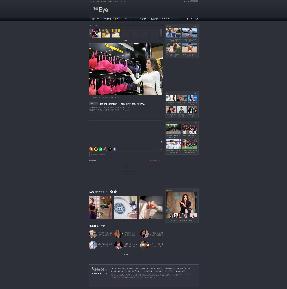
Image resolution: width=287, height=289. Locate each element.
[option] (100, 207)
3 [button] (127, 254)
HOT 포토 (168, 26)
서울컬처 (122, 1)
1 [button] (124, 254)
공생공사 (115, 1)
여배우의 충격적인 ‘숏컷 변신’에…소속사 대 (105, 246)
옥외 (131, 268)
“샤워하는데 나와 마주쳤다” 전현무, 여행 (131, 246)
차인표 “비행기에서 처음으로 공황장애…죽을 (156, 246)
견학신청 (152, 268)
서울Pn (98, 1)
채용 (133, 271)
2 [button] (126, 254)
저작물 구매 (144, 268)
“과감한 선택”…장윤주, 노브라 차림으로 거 (105, 235)
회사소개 (113, 271)
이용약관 (138, 271)
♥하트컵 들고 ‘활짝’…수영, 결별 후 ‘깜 (156, 235)
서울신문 (91, 1)
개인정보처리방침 (148, 271)
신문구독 (113, 268)
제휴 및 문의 (180, 268)
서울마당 (137, 268)
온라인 (128, 268)
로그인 (187, 1)
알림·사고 (120, 271)
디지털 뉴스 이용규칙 (179, 271)
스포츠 (168, 122)
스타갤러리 (169, 190)
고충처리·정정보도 (170, 268)
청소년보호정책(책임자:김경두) (163, 271)
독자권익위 (160, 268)
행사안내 (127, 271)
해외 (97, 26)
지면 (124, 268)
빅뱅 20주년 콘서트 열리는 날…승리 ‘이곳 (131, 235)
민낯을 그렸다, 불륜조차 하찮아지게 (181, 220)
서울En (110, 1)
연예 (91, 26)
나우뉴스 (103, 1)
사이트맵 (187, 268)
